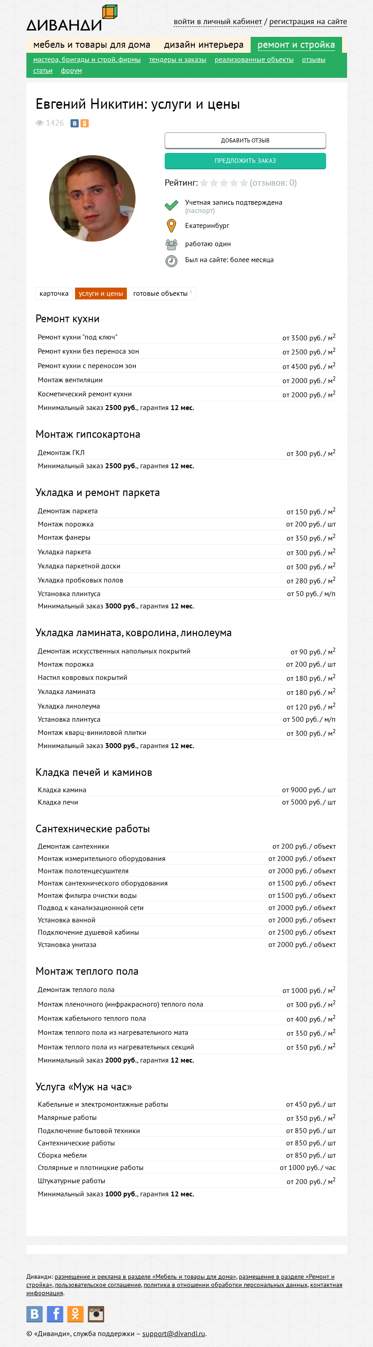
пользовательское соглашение (98, 1285)
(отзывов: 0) (273, 182)
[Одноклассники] (85, 123)
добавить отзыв (245, 140)
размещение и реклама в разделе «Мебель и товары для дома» (145, 1276)
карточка (54, 293)
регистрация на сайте (308, 21)
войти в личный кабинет (218, 21)
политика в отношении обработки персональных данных (225, 1285)
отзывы (314, 59)
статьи (43, 70)
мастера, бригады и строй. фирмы (87, 59)
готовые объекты (160, 293)
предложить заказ (245, 161)
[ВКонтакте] (75, 123)
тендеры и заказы (178, 59)
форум (71, 70)
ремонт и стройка (296, 44)
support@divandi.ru (173, 1333)
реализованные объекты (254, 59)
